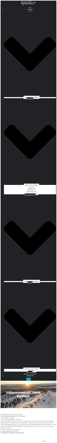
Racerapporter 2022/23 (31, 97)
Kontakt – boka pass (30, 374)
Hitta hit (30, 372)
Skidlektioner (31, 188)
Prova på (31, 187)
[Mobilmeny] (28, 379)
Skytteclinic (31, 371)
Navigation (30, 376)
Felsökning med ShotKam (31, 281)
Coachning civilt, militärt (31, 369)
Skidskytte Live (31, 190)
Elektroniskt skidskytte (31, 185)
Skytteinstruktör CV (31, 193)
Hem (30, 8)
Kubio (44, 441)
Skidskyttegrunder (31, 192)
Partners (30, 9)
